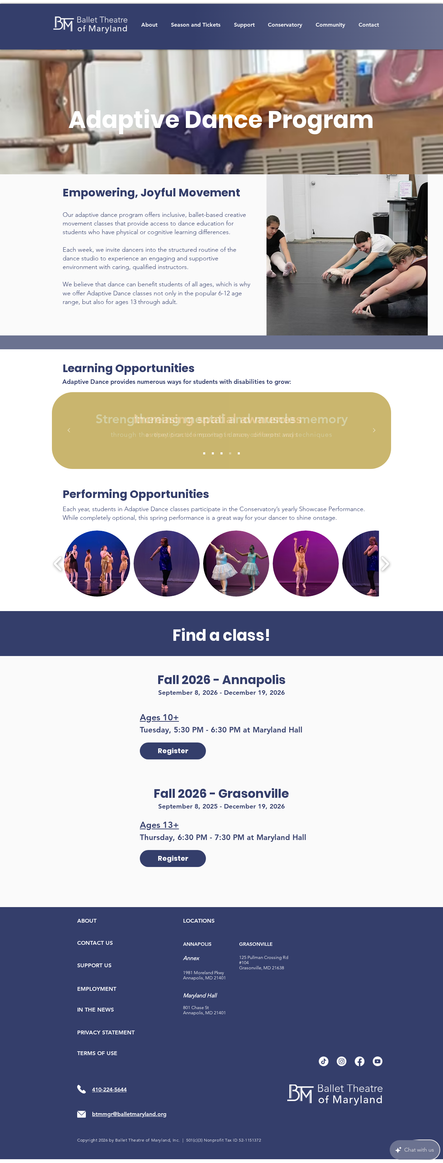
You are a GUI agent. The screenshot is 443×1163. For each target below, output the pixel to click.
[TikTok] (323, 1061)
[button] (149, 24)
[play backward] (58, 563)
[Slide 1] (204, 453)
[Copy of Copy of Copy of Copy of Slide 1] (239, 453)
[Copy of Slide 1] (213, 453)
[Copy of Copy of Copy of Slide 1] (230, 453)
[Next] (374, 430)
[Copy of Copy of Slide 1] (221, 453)
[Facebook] (359, 1061)
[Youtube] (377, 1061)
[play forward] (385, 563)
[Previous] (69, 430)
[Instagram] (341, 1061)
